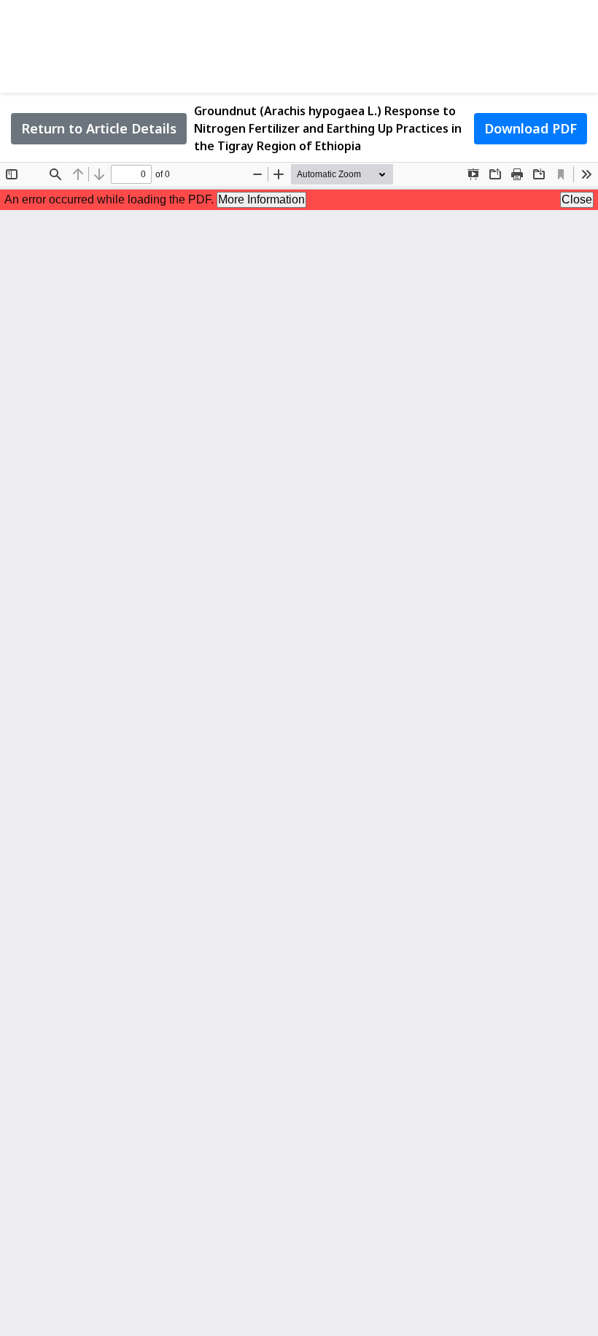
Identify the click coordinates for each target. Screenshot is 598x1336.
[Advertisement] (299, 44)
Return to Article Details (98, 128)
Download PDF (530, 128)
